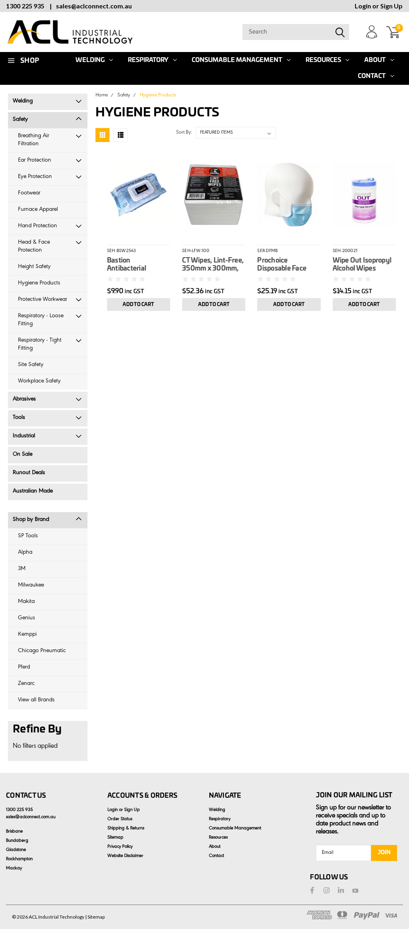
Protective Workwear (42, 300)
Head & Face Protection (34, 247)
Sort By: (184, 132)
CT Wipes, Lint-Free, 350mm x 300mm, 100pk (213, 264)
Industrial (24, 436)
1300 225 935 (25, 6)
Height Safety (34, 267)
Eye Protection (35, 177)
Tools (19, 418)
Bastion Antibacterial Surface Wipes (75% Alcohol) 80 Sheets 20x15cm (138, 264)
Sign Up (391, 6)
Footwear (29, 193)
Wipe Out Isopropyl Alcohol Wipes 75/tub (362, 264)
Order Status (119, 819)
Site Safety (31, 365)
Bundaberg (17, 841)
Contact (372, 76)
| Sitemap (95, 917)
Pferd (24, 668)
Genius (26, 618)
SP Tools (28, 536)
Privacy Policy (120, 847)
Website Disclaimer (125, 856)
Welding (23, 101)
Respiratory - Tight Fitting (40, 345)
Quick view (138, 193)
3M (22, 569)
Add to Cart (138, 304)
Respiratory (148, 60)
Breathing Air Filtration (33, 140)
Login (363, 6)
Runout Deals (29, 473)
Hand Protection (37, 226)
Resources (323, 60)
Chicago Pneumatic (42, 651)
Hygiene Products (39, 283)
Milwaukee (31, 586)
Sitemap (115, 837)
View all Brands (36, 700)
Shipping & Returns (125, 828)
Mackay (14, 868)
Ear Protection (34, 161)
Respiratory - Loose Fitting (41, 320)
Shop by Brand (31, 520)
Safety (20, 120)
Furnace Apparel (38, 210)
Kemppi (27, 635)
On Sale (22, 455)
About (375, 60)
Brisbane (14, 831)
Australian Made (33, 492)
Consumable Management (237, 60)
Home (101, 95)
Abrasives (24, 399)
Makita (26, 602)
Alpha (25, 553)
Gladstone (16, 850)
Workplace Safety (39, 381)
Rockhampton (19, 859)
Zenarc (26, 684)
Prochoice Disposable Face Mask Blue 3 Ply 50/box (281, 264)
